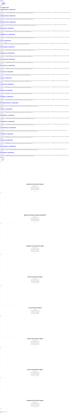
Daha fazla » (1, 14)
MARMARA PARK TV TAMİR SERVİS (7, 15)
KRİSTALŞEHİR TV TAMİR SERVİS (7, 46)
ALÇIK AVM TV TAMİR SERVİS (6, 71)
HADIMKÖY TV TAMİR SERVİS (6, 96)
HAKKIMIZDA (4, 3)
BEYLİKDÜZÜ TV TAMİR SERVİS (7, 152)
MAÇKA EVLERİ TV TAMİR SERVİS (7, 59)
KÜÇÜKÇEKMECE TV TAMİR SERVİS (8, 127)
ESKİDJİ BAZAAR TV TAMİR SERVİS (7, 9)
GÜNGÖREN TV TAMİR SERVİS (6, 133)
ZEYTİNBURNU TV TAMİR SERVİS (7, 121)
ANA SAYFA (3, 2)
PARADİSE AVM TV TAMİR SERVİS (7, 53)
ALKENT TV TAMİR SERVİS (6, 77)
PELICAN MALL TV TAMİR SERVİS (7, 65)
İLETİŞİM (3, 4)
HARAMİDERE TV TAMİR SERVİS (7, 115)
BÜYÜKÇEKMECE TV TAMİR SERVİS (8, 146)
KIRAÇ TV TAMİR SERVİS (5, 40)
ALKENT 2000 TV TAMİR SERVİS (7, 84)
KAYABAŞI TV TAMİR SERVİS (6, 90)
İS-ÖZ (0, 411)
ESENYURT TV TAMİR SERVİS (6, 140)
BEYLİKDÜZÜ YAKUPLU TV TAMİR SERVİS (9, 102)
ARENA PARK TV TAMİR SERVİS (7, 28)
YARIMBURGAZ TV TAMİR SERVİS (7, 34)
